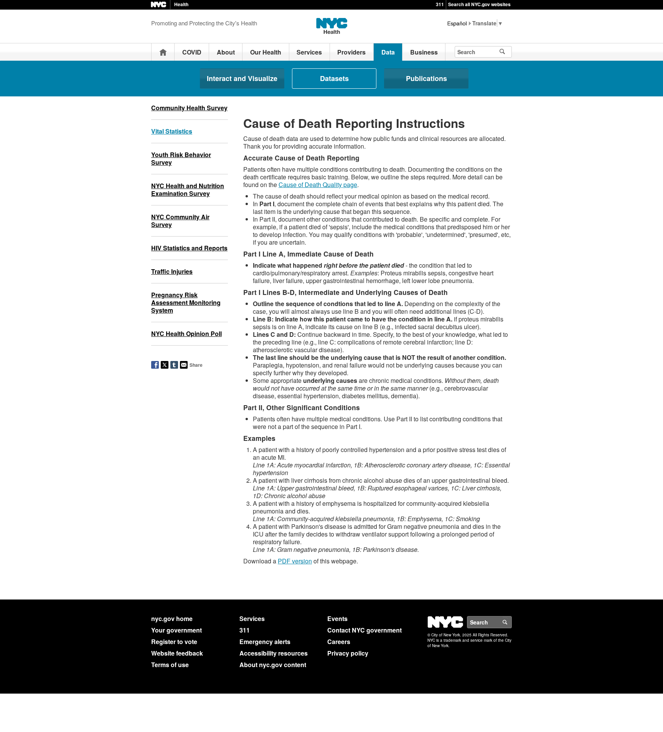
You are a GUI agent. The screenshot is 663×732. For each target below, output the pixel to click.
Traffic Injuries (172, 271)
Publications (426, 78)
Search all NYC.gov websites (479, 4)
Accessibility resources (273, 653)
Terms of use (170, 664)
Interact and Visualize (242, 78)
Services (309, 52)
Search (511, 622)
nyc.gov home (172, 618)
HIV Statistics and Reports (189, 247)
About (226, 52)
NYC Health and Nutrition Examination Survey (187, 189)
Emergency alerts (264, 641)
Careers (338, 641)
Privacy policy (347, 653)
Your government (176, 630)
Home (163, 52)
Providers (351, 52)
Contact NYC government (364, 630)
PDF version (295, 560)
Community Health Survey (189, 107)
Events (337, 618)
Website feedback (177, 653)
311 (440, 4)
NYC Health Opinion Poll (186, 333)
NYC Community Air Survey (180, 220)
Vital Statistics (171, 131)
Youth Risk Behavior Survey (181, 158)
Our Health (265, 52)
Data (388, 52)
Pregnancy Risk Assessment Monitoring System (186, 302)
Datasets (334, 78)
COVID (191, 52)
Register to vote (174, 641)
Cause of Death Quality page (318, 184)
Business (424, 52)
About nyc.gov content (272, 664)
